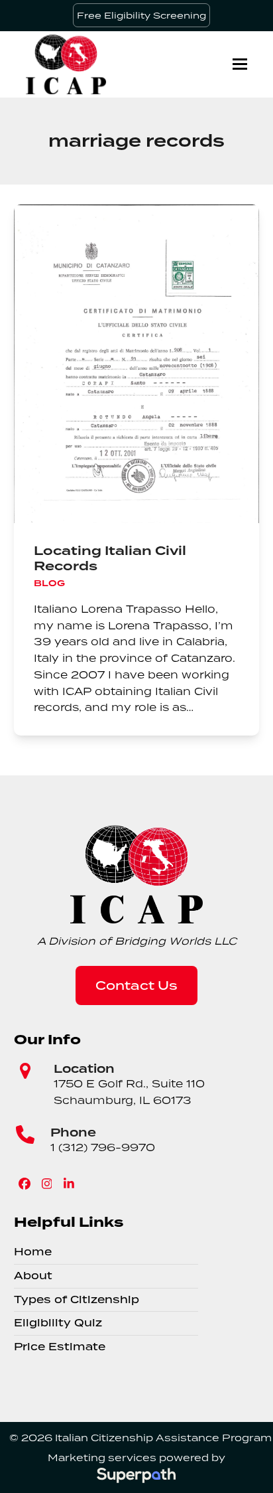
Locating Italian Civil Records (110, 558)
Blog (49, 583)
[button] (240, 64)
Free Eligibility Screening (141, 15)
